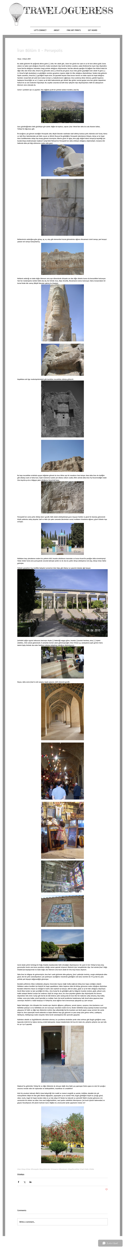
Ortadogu (20, 1174)
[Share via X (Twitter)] (24, 1182)
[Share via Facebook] (18, 1182)
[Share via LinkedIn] (30, 1182)
